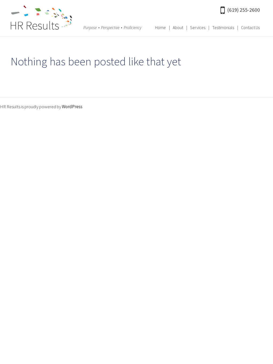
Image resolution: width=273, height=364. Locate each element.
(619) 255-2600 (243, 10)
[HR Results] (41, 18)
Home (160, 27)
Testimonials (223, 27)
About (178, 27)
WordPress (72, 107)
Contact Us (250, 27)
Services (197, 27)
